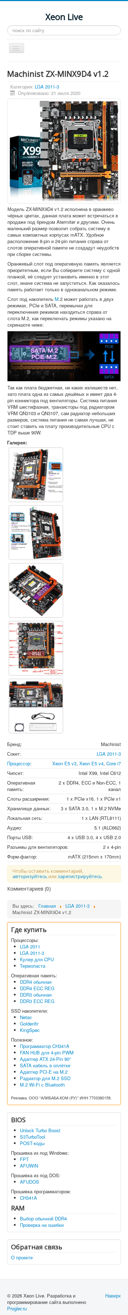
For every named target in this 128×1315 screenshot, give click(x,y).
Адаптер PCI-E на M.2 (44, 1071)
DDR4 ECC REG (37, 988)
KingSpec (30, 1030)
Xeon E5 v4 (91, 763)
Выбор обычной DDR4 (43, 1218)
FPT (24, 1159)
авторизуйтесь (29, 876)
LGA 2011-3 (47, 86)
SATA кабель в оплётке (45, 1065)
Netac (26, 1017)
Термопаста (32, 965)
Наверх (113, 1295)
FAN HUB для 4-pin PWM (47, 1052)
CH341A (28, 1197)
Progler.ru (17, 1308)
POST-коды (32, 1143)
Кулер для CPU (37, 959)
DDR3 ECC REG (37, 1001)
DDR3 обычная (36, 994)
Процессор (18, 763)
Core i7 (113, 763)
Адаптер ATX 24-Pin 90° (45, 1058)
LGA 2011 (30, 946)
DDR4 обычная (36, 981)
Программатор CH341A (44, 1046)
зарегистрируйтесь (80, 876)
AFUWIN (29, 1165)
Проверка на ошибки (42, 1224)
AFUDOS (29, 1181)
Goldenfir (29, 1023)
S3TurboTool (32, 1136)
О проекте (22, 1257)
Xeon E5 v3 (64, 763)
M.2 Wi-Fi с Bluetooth (42, 1084)
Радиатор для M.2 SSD (45, 1078)
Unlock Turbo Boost (40, 1130)
